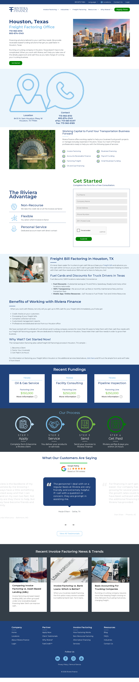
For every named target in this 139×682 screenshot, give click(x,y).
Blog (106, 632)
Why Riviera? (47, 640)
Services (76, 644)
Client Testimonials (49, 636)
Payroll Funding (107, 156)
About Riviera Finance (20, 640)
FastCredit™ (47, 644)
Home (14, 632)
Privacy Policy (63, 664)
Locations (15, 636)
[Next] (73, 524)
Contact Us (108, 644)
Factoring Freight (74, 161)
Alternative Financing (82, 640)
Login (14, 644)
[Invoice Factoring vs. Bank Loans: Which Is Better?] (69, 584)
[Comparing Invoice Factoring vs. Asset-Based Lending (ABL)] (28, 584)
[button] (15, 63)
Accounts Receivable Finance (79, 156)
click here (91, 358)
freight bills (108, 265)
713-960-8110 (15, 31)
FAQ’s (106, 636)
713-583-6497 (68, 121)
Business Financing (109, 151)
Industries (108, 640)
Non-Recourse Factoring (83, 636)
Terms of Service (75, 664)
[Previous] (65, 524)
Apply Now (46, 632)
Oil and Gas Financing (75, 166)
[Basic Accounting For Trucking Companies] (110, 584)
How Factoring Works (82, 632)
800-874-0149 (16, 33)
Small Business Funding (111, 161)
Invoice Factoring (74, 151)
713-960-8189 (68, 123)
